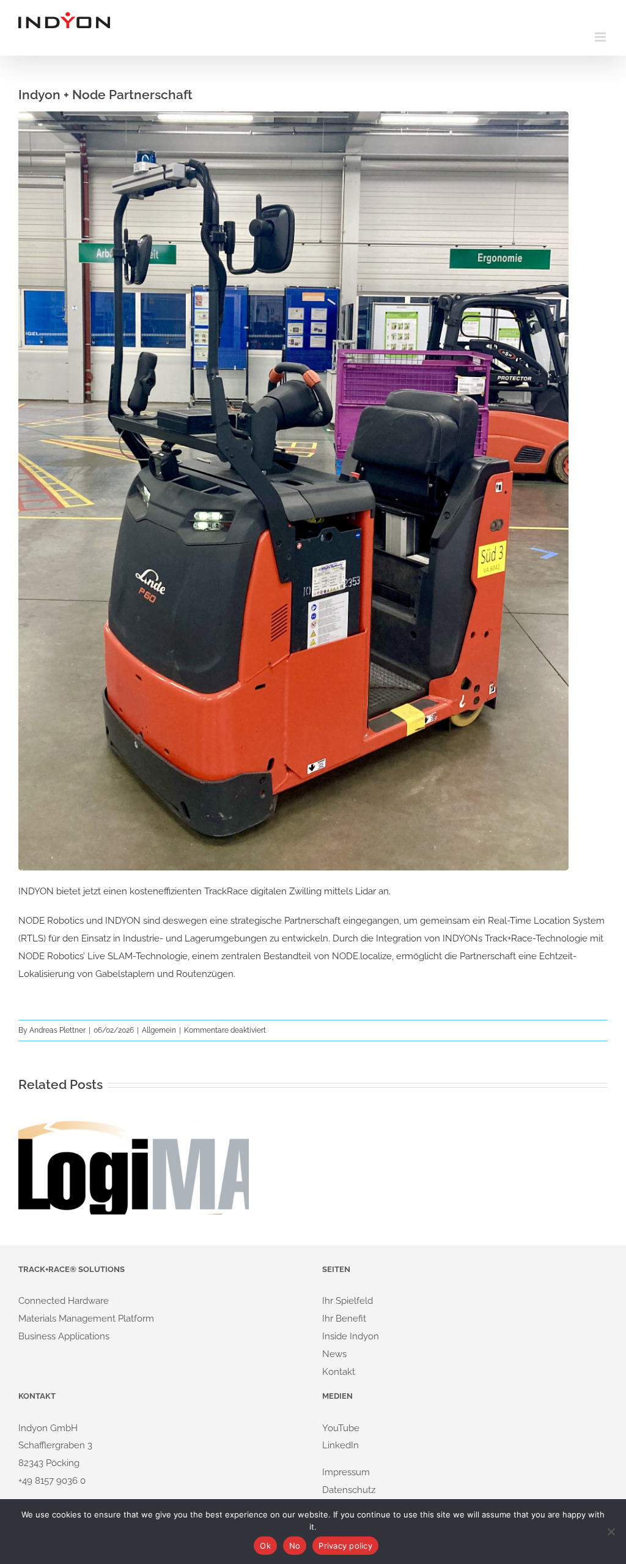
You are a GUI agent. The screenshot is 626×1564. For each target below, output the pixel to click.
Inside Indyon (350, 1336)
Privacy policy (345, 1546)
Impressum (346, 1472)
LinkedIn (340, 1445)
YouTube (340, 1428)
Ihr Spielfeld (347, 1300)
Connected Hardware (63, 1300)
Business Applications (63, 1336)
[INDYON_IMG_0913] (293, 115)
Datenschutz (348, 1489)
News (334, 1354)
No (295, 1546)
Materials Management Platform (86, 1318)
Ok (265, 1546)
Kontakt (338, 1371)
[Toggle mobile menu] (601, 37)
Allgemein (159, 1030)
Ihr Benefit (344, 1318)
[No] (611, 1531)
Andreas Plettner (57, 1030)
